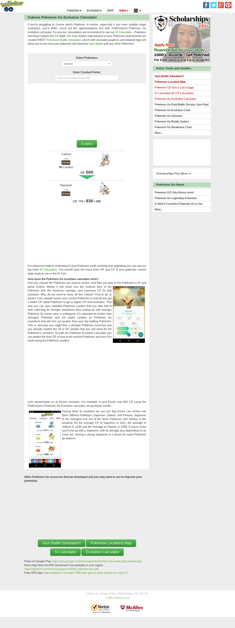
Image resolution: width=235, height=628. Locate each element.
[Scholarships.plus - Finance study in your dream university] (182, 38)
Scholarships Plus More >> (173, 173)
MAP (110, 10)
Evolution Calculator (102, 552)
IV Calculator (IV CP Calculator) (174, 93)
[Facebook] (206, 5)
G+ (146, 593)
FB (136, 593)
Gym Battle (96, 43)
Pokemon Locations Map (111, 543)
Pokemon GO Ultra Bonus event (174, 192)
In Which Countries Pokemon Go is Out (178, 203)
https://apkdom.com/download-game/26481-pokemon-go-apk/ (61, 569)
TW (141, 593)
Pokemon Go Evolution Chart (172, 110)
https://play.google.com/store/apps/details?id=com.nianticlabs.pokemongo (97, 561)
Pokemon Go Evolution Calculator (175, 98)
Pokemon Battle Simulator (64, 39)
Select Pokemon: (87, 57)
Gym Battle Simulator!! (169, 76)
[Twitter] (213, 5)
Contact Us (92, 593)
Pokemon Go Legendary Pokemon (176, 198)
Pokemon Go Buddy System (172, 121)
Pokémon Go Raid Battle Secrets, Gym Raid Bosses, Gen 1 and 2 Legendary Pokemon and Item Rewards (182, 105)
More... (159, 132)
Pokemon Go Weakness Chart (173, 127)
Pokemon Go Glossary (168, 115)
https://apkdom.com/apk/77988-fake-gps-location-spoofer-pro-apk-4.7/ (86, 572)
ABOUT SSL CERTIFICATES (101, 609)
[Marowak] (104, 189)
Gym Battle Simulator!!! (61, 543)
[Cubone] (104, 159)
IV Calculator (123, 32)
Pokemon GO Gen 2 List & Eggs (174, 87)
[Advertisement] (87, 111)
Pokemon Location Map (170, 81)
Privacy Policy (108, 593)
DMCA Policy (125, 593)
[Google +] (221, 5)
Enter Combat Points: (87, 72)
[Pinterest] (228, 5)
